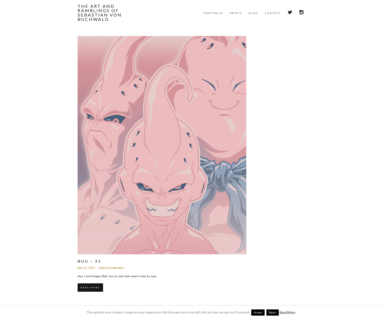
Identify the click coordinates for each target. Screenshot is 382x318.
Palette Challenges (111, 267)
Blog (253, 13)
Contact (273, 13)
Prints (236, 13)
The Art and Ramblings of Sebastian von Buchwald (100, 13)
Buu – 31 (89, 261)
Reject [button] (272, 312)
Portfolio (213, 13)
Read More (90, 287)
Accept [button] (258, 312)
